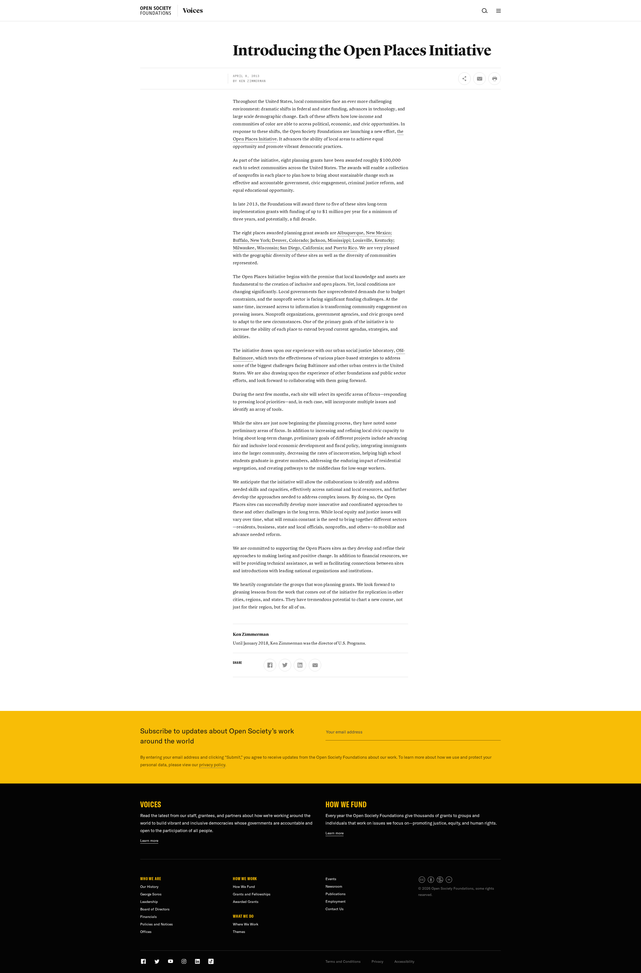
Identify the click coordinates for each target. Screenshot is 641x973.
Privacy (377, 961)
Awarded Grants (245, 901)
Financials (148, 916)
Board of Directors (155, 909)
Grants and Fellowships (251, 894)
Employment (336, 901)
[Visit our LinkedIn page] (198, 963)
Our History (149, 886)
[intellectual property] (435, 882)
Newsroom (334, 886)
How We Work (245, 878)
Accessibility (404, 961)
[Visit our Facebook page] (143, 963)
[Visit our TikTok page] (211, 963)
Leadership (149, 901)
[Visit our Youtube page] (171, 963)
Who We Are (150, 878)
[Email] (479, 78)
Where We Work (245, 924)
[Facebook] (270, 665)
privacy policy (212, 764)
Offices (145, 931)
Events (331, 879)
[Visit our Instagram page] (184, 963)
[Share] (464, 78)
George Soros (151, 894)
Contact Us (335, 909)
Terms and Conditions (343, 961)
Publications (336, 894)
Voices (193, 11)
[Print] (494, 78)
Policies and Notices (156, 924)
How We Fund (346, 804)
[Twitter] (285, 665)
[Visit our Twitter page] (157, 963)
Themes (239, 931)
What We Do (243, 915)
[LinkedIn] (300, 665)
